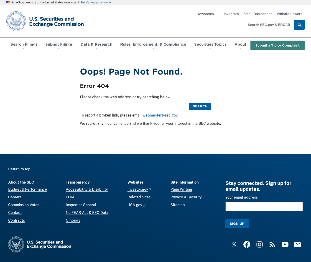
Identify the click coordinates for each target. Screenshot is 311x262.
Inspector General (81, 205)
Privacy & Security (186, 197)
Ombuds (73, 220)
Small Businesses (257, 14)
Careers (14, 197)
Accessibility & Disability (87, 189)
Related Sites (138, 197)
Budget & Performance (27, 189)
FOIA (70, 197)
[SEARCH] (299, 25)
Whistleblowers (289, 14)
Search (200, 106)
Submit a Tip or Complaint (277, 45)
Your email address (241, 197)
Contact (15, 212)
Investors (231, 14)
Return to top (19, 169)
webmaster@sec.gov (160, 115)
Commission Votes (23, 205)
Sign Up (237, 224)
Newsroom (205, 14)
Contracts (16, 220)
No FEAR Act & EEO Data (87, 212)
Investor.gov (137, 189)
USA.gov (134, 205)
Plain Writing (181, 189)
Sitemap (178, 205)
